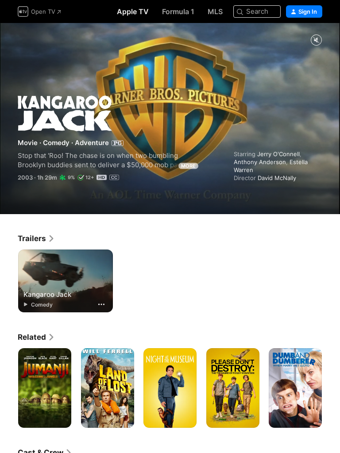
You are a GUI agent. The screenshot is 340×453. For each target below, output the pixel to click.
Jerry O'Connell (278, 153)
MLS (215, 11)
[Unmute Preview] (316, 40)
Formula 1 (178, 11)
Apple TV (133, 11)
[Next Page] (331, 388)
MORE (188, 166)
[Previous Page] (9, 388)
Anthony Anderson (260, 161)
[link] (36, 238)
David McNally (277, 177)
